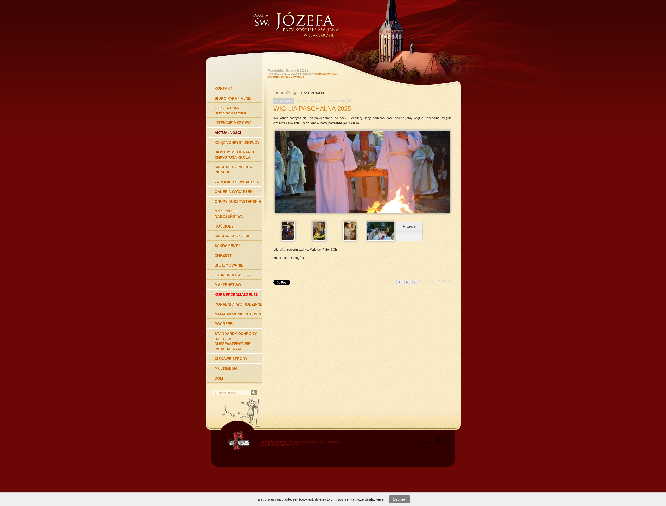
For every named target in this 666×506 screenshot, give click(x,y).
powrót (276, 93)
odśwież (287, 93)
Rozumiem (400, 499)
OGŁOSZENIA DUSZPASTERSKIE (231, 110)
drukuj (407, 283)
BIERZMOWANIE (229, 265)
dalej (282, 93)
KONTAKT (223, 88)
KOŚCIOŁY (224, 226)
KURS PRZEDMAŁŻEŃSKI (237, 295)
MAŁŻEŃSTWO (228, 285)
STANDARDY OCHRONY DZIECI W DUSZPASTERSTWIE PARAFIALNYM (236, 341)
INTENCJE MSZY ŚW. (233, 123)
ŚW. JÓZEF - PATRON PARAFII (233, 169)
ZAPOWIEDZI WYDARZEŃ (237, 182)
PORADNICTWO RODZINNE (238, 304)
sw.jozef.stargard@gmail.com (279, 444)
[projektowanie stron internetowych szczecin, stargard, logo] (432, 443)
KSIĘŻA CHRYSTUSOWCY (237, 142)
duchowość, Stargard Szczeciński (294, 93)
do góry (399, 283)
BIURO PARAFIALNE (233, 98)
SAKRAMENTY (227, 246)
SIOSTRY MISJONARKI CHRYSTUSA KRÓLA (234, 154)
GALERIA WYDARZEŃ (234, 192)
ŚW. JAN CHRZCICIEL (234, 236)
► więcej (409, 226)
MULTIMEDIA (226, 368)
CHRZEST (223, 255)
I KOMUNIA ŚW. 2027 (233, 275)
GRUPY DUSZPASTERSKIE (238, 201)
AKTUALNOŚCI (228, 133)
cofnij (415, 283)
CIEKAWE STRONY (231, 358)
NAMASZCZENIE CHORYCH (238, 314)
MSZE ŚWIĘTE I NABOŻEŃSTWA (229, 213)
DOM (219, 378)
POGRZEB (224, 324)
